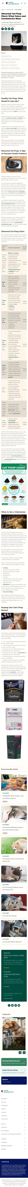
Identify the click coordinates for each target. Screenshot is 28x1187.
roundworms (16, 413)
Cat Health (18, 9)
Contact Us (4, 1127)
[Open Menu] (3, 3)
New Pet (3, 1112)
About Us (3, 1124)
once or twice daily (11, 128)
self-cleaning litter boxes (8, 203)
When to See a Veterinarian (9, 65)
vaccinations (21, 652)
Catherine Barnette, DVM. (16, 24)
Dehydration (6, 584)
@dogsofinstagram (6, 1145)
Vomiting (5, 568)
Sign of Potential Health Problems (10, 59)
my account (4, 1119)
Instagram (4, 1142)
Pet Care (3, 1102)
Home (3, 9)
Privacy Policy (5, 1130)
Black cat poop (3, 284)
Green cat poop (4, 320)
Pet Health (10, 9)
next (24, 1052)
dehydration (12, 422)
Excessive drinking (8, 592)
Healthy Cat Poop (6, 56)
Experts (3, 1109)
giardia (10, 377)
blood (15, 111)
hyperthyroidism (13, 357)
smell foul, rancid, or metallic (14, 118)
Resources (4, 1115)
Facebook (3, 1139)
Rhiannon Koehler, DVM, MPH (12, 22)
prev (20, 1052)
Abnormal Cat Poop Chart (8, 62)
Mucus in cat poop (4, 367)
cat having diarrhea (16, 456)
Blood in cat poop (13, 253)
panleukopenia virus (10, 459)
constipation (12, 420)
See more (6, 967)
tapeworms (11, 410)
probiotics (13, 672)
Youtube (3, 1149)
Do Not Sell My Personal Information (11, 1134)
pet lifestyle (4, 1105)
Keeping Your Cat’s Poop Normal (10, 68)
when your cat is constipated (17, 192)
